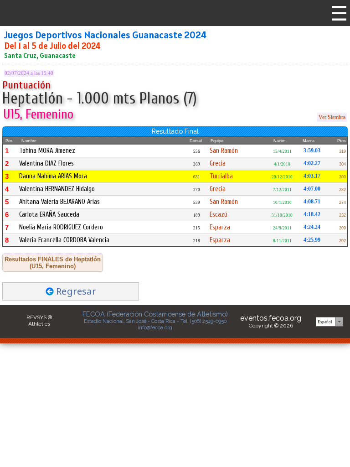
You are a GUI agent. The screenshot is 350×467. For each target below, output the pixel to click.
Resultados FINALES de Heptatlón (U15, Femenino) (53, 263)
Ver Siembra (332, 117)
